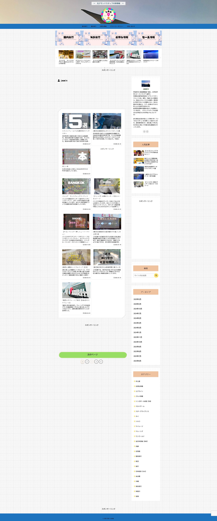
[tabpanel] (66, 57)
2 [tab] (107, 68)
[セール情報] (148, 38)
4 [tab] (112, 68)
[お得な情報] (121, 38)
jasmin (146, 89)
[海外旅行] (95, 38)
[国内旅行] (68, 38)
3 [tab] (110, 68)
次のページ (92, 355)
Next (160, 58)
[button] (156, 275)
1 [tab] (105, 68)
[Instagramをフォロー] (147, 131)
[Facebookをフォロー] (144, 131)
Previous (56, 58)
